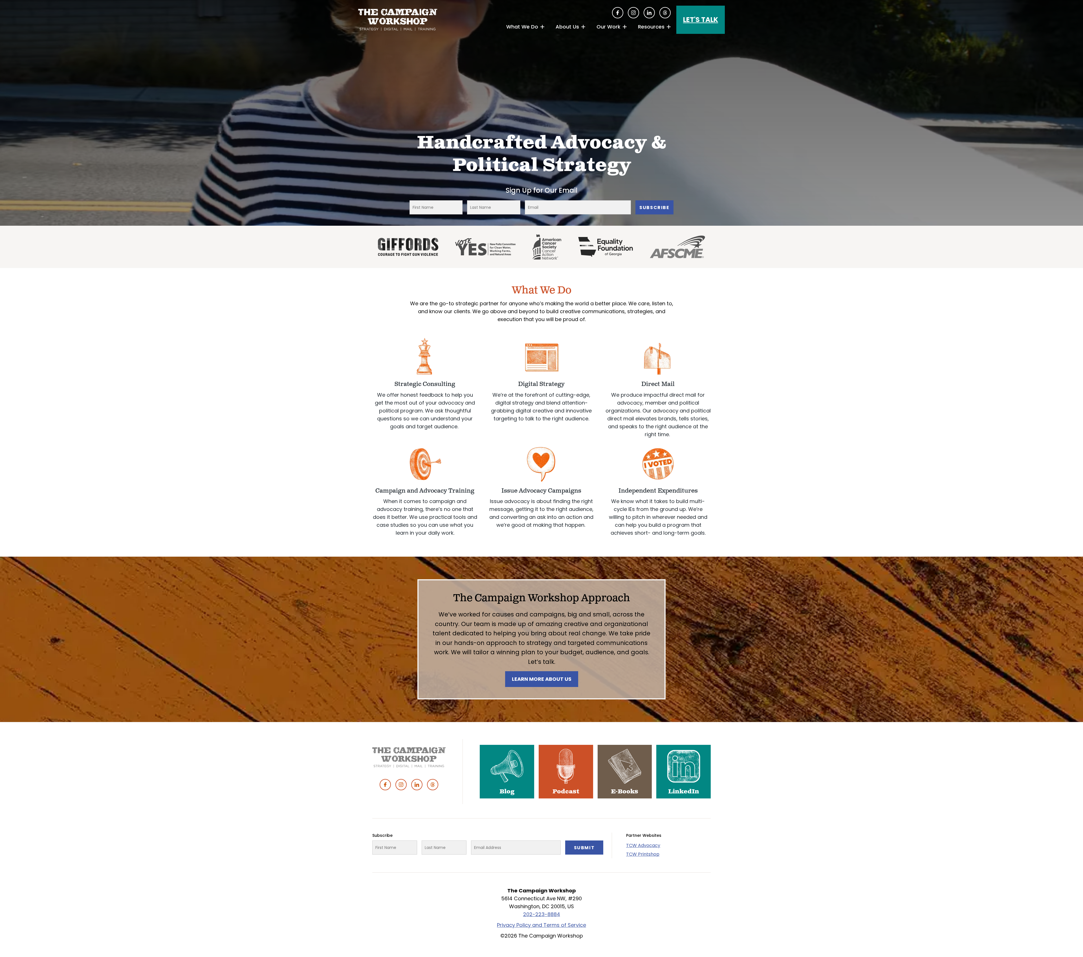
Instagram (633, 13)
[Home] (398, 19)
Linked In (649, 13)
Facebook (618, 13)
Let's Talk (700, 19)
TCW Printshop (642, 854)
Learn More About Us (541, 678)
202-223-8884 (541, 914)
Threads (665, 13)
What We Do (522, 26)
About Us (567, 26)
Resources (651, 26)
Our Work (608, 26)
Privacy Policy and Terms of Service (541, 925)
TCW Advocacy (643, 845)
